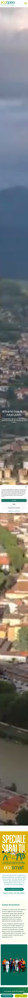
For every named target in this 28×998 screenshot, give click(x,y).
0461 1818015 (21, 893)
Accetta (14, 500)
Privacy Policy (17, 511)
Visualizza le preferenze (14, 507)
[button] (26, 486)
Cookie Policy (11, 511)
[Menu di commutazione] (25, 3)
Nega (14, 504)
